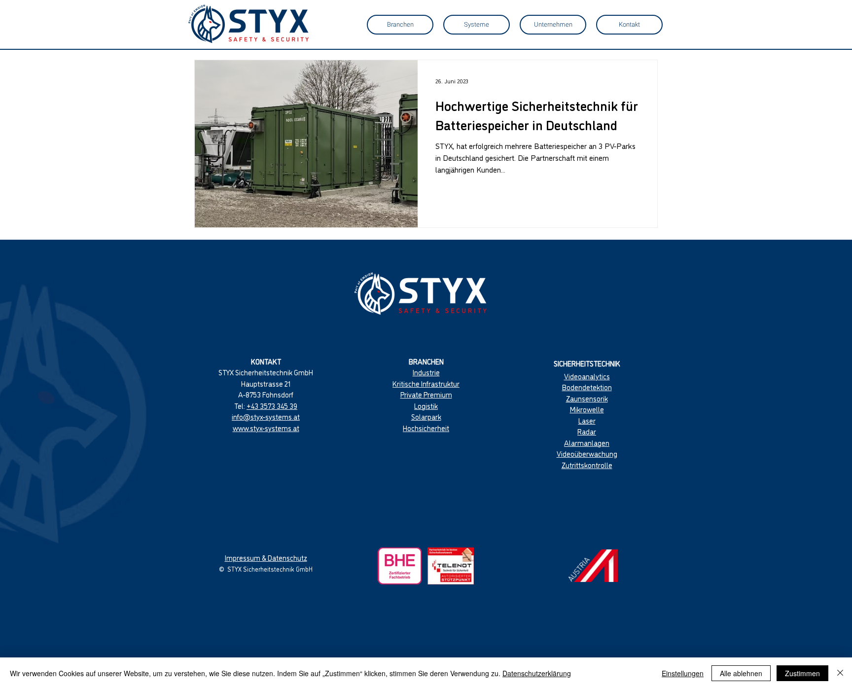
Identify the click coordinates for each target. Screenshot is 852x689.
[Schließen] (840, 673)
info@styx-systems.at (266, 416)
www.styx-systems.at (266, 428)
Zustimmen (802, 673)
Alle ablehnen (741, 673)
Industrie (426, 372)
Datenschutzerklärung (536, 673)
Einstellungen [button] (683, 673)
